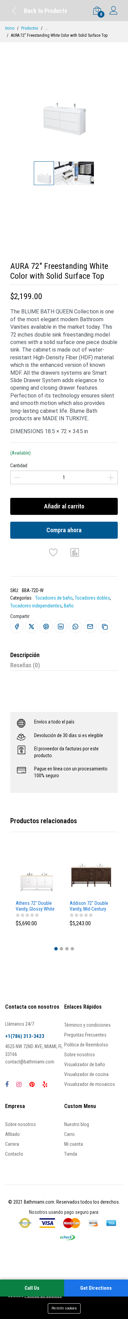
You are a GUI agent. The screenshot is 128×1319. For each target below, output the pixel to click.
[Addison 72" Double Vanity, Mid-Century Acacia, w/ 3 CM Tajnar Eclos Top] (91, 875)
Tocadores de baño (54, 598)
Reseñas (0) (25, 665)
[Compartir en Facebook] (16, 626)
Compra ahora (64, 530)
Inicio (9, 28)
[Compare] (75, 552)
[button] (56, 948)
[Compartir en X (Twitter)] (31, 626)
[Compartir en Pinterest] (46, 626)
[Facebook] (7, 1084)
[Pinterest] (31, 1084)
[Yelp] (44, 1084)
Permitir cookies (64, 1308)
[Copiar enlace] (104, 626)
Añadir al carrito (64, 506)
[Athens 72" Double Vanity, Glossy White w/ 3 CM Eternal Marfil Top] (37, 875)
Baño (69, 605)
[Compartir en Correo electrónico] (90, 626)
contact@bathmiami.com (29, 1061)
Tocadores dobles (92, 598)
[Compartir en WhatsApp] (75, 626)
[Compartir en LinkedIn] (60, 626)
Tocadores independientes (36, 605)
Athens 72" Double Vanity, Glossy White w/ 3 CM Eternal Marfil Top (35, 906)
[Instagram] (19, 1084)
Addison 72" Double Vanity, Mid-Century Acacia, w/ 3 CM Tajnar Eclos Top (89, 906)
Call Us (32, 1288)
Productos (29, 28)
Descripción (25, 654)
